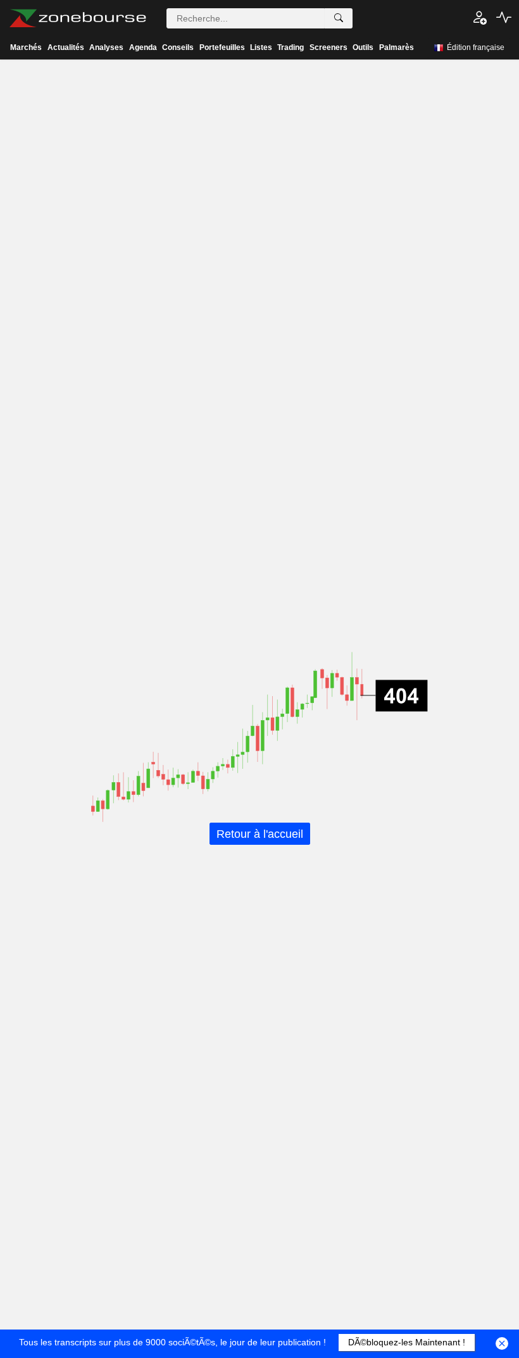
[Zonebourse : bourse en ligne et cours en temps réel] (77, 18)
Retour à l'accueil (259, 833)
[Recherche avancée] (339, 18)
